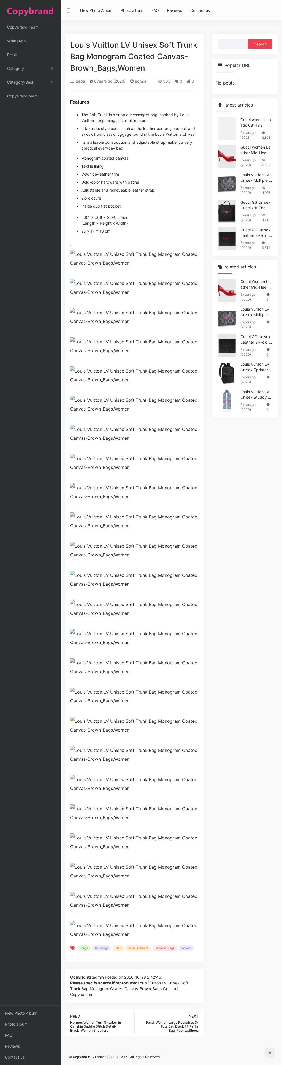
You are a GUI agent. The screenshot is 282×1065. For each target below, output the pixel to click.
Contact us (15, 1057)
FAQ (8, 1035)
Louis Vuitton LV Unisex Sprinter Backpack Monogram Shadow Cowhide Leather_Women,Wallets (256, 367)
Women (186, 948)
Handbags (101, 948)
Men (118, 948)
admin (140, 81)
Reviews (12, 1046)
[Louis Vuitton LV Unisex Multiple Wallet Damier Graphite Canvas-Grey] (227, 183)
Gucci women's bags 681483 (255, 122)
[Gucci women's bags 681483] (227, 128)
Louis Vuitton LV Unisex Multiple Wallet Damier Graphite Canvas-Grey (256, 177)
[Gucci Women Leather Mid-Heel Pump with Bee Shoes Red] (227, 156)
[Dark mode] (269, 1052)
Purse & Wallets (138, 948)
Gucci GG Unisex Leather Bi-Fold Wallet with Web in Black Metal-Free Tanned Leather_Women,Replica (256, 232)
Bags (80, 81)
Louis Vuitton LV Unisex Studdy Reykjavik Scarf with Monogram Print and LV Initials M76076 (256, 394)
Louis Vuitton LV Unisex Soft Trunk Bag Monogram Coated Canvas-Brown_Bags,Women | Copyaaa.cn (129, 988)
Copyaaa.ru (82, 1057)
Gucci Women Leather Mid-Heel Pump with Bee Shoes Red (255, 150)
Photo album (16, 1024)
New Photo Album (21, 1013)
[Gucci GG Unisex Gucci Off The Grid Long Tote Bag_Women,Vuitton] (227, 211)
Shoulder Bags (164, 948)
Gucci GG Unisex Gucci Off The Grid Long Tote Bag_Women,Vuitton (256, 205)
